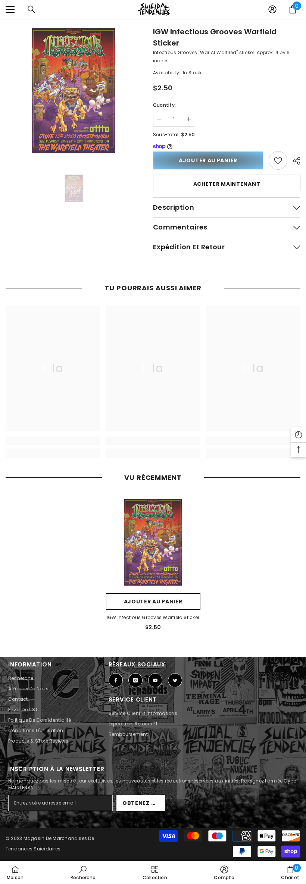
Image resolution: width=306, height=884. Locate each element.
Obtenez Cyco (143, 803)
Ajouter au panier (208, 160)
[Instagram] (135, 680)
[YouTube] (155, 680)
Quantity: (164, 105)
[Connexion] (272, 9)
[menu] (10, 9)
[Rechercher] (31, 9)
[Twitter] (175, 680)
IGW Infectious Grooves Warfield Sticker (215, 37)
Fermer (299, 19)
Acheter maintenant (226, 184)
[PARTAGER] (293, 161)
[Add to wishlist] (278, 160)
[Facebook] (116, 680)
